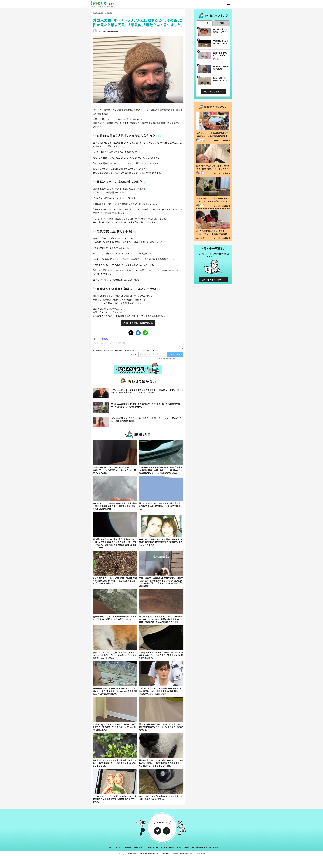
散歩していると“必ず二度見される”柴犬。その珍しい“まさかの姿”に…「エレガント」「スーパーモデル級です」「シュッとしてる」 (114, 655)
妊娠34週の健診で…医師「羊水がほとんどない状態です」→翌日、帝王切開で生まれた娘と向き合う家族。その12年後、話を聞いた (115, 691)
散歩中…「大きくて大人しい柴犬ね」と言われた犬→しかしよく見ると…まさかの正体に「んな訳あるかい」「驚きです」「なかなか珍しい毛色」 (161, 763)
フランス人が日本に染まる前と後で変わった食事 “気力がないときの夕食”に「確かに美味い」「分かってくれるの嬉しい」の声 (147, 391)
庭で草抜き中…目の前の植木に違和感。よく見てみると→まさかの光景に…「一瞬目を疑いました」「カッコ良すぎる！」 (114, 763)
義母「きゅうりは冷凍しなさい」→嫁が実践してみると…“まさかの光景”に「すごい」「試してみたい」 (114, 617)
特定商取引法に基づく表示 (207, 847)
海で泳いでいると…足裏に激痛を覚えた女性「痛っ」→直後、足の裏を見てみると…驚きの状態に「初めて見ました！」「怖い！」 (115, 506)
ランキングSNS (152, 847)
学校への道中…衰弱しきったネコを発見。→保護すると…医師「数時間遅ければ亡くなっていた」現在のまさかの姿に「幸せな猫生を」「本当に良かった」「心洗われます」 (161, 581)
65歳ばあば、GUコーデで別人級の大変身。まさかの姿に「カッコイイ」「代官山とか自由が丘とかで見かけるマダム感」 (114, 470)
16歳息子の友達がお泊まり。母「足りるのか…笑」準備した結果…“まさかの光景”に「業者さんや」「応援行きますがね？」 (161, 655)
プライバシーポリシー (185, 847)
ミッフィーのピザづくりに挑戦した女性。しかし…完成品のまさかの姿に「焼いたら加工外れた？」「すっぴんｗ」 (114, 799)
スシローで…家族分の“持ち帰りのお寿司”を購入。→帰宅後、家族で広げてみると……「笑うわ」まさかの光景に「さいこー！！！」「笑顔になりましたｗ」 (161, 470)
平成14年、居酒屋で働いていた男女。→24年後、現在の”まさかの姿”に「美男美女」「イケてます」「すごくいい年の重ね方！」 (160, 542)
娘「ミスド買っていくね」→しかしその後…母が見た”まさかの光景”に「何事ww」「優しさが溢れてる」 (160, 506)
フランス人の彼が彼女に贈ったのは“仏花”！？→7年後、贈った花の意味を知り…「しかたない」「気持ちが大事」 (145, 405)
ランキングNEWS (167, 847)
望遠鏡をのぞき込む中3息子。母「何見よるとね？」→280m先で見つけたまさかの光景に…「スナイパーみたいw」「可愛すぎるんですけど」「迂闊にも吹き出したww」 (114, 543)
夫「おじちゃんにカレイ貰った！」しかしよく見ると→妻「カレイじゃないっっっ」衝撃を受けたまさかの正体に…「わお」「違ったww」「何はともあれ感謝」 (160, 619)
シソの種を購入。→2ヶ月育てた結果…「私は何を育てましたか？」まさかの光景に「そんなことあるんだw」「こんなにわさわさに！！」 (115, 580)
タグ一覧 (128, 847)
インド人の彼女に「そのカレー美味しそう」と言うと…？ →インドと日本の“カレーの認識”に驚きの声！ (146, 419)
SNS (222, 23)
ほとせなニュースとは (114, 847)
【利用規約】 (138, 847)
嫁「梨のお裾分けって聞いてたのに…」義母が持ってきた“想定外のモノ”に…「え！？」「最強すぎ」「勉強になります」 (161, 727)
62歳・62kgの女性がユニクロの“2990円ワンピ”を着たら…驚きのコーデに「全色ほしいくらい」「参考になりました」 (114, 727)
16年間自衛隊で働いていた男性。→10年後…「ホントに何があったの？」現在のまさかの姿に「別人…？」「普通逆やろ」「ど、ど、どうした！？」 (161, 691)
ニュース (204, 23)
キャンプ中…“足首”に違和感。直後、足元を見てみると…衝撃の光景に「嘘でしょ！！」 (160, 797)
